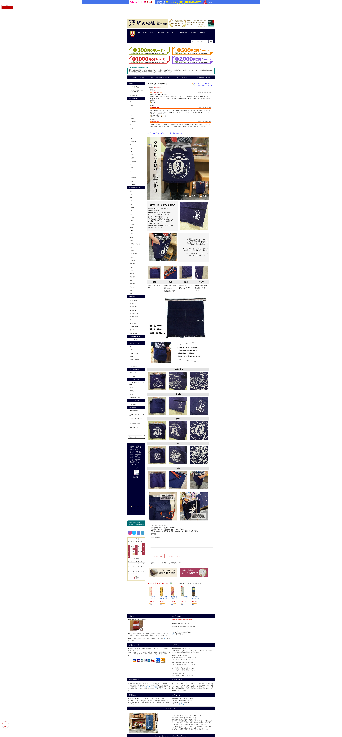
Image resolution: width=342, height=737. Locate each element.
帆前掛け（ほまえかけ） (176, 133)
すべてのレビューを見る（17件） (203, 83)
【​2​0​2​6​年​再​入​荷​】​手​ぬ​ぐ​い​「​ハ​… (196, 598)
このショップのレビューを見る (203, 85)
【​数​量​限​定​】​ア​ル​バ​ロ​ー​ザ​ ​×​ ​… (153, 598)
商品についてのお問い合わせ (159, 563)
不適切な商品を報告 (176, 563)
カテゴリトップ (151, 133)
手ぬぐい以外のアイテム (162, 133)
